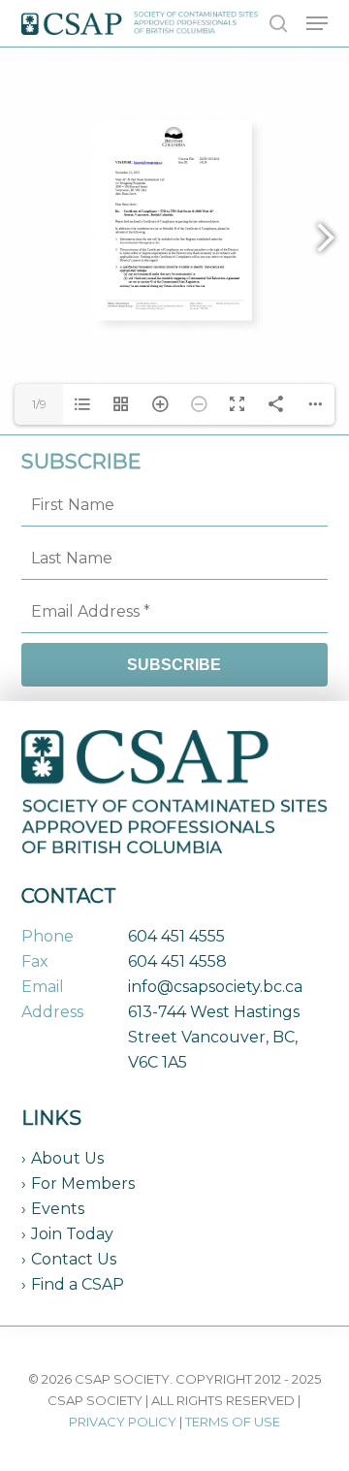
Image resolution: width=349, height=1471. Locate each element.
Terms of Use (232, 1421)
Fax (34, 961)
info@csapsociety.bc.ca (215, 986)
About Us (67, 1158)
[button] (317, 23)
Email (42, 986)
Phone (47, 936)
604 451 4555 (176, 936)
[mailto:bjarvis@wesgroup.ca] (148, 162)
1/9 (39, 404)
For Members (83, 1183)
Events (57, 1208)
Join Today (72, 1234)
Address (52, 1012)
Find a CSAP (77, 1284)
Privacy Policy (122, 1421)
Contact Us (73, 1259)
